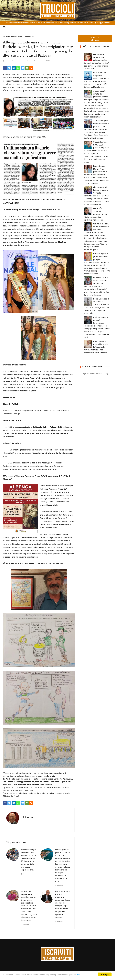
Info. (79, 974)
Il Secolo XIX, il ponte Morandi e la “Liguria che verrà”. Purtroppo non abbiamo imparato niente (96, 347)
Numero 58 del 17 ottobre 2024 (23, 37)
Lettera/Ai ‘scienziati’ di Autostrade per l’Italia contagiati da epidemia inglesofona (95, 214)
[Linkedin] (14, 68)
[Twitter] (9, 68)
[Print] (31, 68)
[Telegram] (22, 68)
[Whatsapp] (18, 68)
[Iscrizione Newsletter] (57, 954)
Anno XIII (6, 37)
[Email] (27, 68)
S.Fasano (40, 61)
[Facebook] (5, 68)
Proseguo (105, 974)
